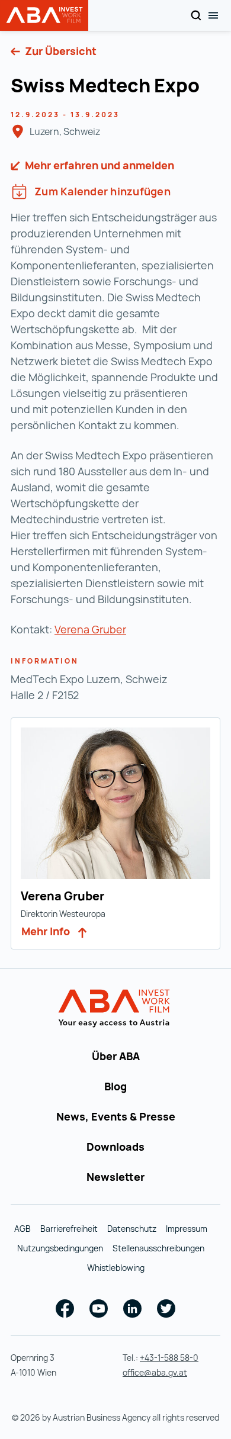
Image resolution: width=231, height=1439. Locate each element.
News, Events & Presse (115, 1116)
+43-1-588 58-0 (169, 1357)
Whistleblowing (116, 1267)
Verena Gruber (90, 629)
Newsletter (115, 1177)
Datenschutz (131, 1228)
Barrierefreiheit (69, 1228)
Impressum (186, 1228)
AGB (22, 1228)
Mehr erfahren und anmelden (98, 165)
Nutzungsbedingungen (60, 1248)
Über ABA (116, 1056)
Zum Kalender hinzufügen (102, 191)
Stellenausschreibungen (158, 1248)
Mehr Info (46, 931)
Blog (115, 1086)
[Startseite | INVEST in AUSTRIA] (116, 1008)
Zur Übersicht (60, 51)
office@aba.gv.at (155, 1372)
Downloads (115, 1146)
